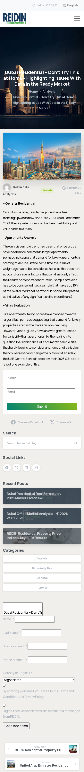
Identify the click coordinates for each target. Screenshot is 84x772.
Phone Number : (15, 660)
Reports (42, 587)
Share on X (64, 422)
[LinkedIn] (26, 468)
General (42, 578)
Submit (42, 406)
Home (33, 91)
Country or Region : (17, 673)
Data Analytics (42, 568)
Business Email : (15, 646)
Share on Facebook (31, 422)
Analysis (49, 91)
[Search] (76, 443)
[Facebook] (7, 468)
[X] (17, 468)
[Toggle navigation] (77, 18)
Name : (8, 619)
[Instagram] (36, 468)
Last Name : (12, 632)
